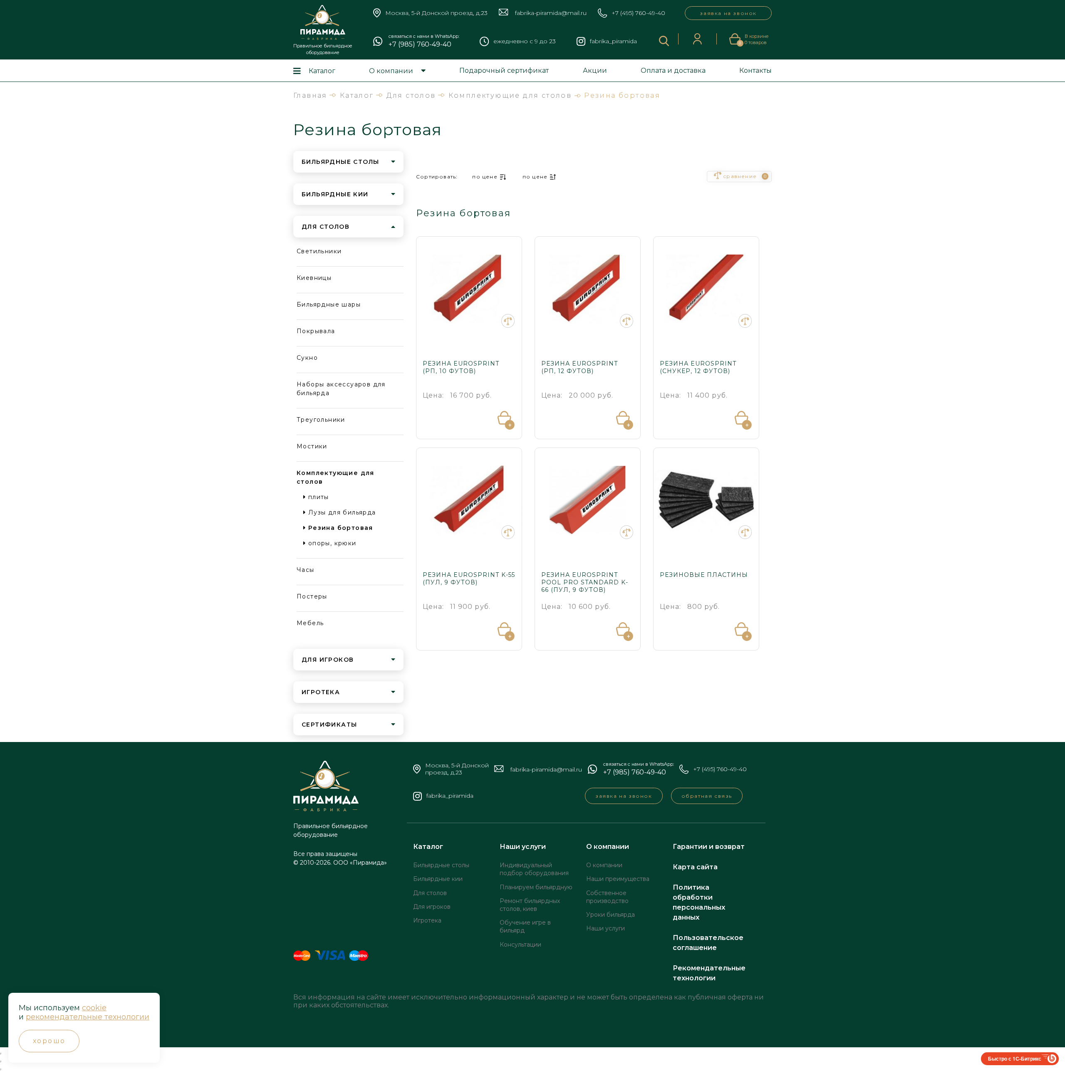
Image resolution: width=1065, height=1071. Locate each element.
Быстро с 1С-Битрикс (1014, 1058)
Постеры (312, 596)
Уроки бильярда (610, 914)
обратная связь (706, 796)
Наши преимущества (617, 879)
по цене (484, 176)
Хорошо (49, 1041)
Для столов (430, 893)
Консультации (520, 944)
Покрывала (316, 331)
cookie (94, 1007)
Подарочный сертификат (504, 70)
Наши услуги (523, 847)
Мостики (312, 446)
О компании (391, 71)
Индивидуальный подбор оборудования (534, 869)
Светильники (319, 251)
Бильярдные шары (329, 304)
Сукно (307, 357)
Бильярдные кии (438, 879)
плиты (317, 497)
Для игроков (432, 906)
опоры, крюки (331, 543)
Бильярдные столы (441, 865)
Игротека (427, 920)
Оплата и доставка (673, 70)
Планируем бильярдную (536, 887)
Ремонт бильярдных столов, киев (530, 905)
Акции (595, 70)
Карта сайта (695, 867)
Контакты (755, 70)
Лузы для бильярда (341, 512)
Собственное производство (607, 897)
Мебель (310, 623)
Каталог (322, 71)
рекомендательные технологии (87, 1017)
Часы (306, 570)
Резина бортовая (339, 528)
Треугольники (321, 419)
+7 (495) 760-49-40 (638, 13)
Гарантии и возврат (709, 847)
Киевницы (314, 278)
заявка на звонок (728, 13)
